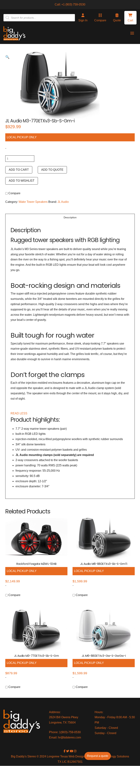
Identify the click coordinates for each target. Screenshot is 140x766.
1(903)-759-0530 (70, 732)
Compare (14, 193)
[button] (130, 17)
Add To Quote (52, 169)
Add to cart (19, 169)
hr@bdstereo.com (69, 737)
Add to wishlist (21, 180)
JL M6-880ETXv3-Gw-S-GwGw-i (104, 655)
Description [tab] (70, 217)
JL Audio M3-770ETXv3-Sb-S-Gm (36, 655)
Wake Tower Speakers (33, 201)
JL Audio (63, 201)
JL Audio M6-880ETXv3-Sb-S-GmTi (103, 564)
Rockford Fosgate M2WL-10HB (36, 564)
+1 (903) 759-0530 (73, 4)
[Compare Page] (23, 193)
